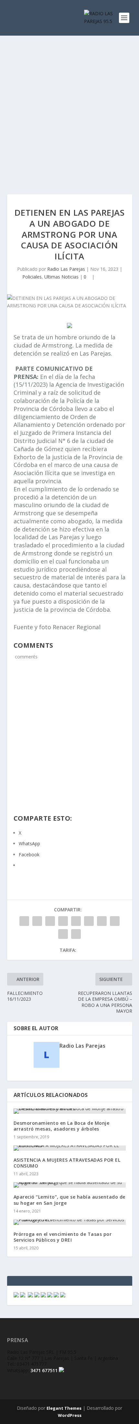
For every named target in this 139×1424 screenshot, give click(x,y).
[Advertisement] (69, 108)
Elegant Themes (64, 1408)
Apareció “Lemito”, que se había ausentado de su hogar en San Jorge (69, 1200)
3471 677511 (44, 1370)
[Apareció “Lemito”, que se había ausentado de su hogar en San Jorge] (70, 1185)
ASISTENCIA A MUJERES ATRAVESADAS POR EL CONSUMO (67, 1163)
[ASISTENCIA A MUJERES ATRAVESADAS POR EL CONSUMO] (70, 1148)
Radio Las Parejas (66, 269)
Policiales (32, 277)
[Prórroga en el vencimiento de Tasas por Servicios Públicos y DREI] (70, 1222)
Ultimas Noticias (61, 277)
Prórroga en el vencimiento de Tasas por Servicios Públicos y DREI (63, 1237)
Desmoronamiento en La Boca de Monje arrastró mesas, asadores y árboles (62, 1126)
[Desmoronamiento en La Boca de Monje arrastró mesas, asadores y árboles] (70, 1111)
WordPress (69, 1415)
